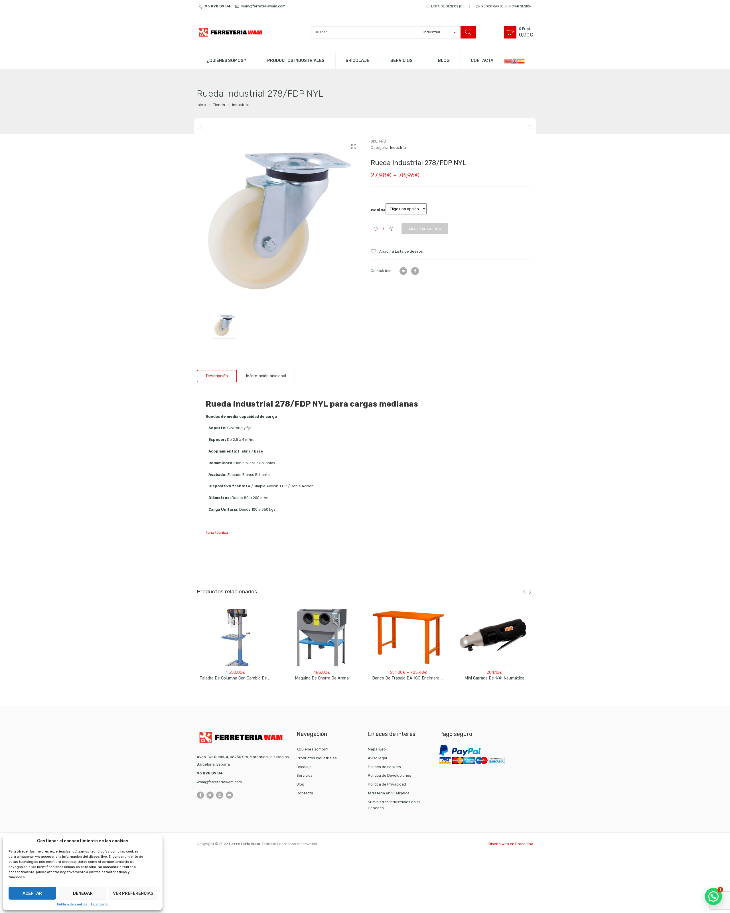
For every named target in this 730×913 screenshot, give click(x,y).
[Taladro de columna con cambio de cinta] (236, 637)
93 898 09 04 (218, 6)
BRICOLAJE (357, 60)
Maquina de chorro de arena (322, 678)
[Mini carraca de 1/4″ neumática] (495, 637)
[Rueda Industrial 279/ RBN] (200, 126)
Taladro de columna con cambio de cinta (239, 678)
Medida (378, 210)
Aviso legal (99, 904)
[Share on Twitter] (403, 271)
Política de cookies (72, 904)
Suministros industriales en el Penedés (394, 805)
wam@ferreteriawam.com (263, 6)
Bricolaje (304, 767)
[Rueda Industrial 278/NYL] (530, 126)
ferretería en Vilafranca (388, 793)
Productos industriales (317, 758)
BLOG (444, 60)
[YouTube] (229, 795)
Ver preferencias (133, 893)
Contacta (482, 60)
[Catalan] (507, 60)
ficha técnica (217, 532)
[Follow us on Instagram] (219, 795)
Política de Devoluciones (389, 775)
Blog (300, 784)
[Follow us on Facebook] (200, 795)
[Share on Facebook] (415, 271)
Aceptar (32, 893)
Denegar (83, 893)
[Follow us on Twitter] (210, 795)
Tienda (219, 105)
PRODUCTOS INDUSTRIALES (296, 60)
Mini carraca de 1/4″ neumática (494, 678)
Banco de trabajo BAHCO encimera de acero (415, 678)
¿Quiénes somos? (226, 60)
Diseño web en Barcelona (510, 844)
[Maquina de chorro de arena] (322, 637)
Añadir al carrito (425, 229)
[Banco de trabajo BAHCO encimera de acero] (408, 637)
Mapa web (377, 749)
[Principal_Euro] (279, 221)
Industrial (240, 105)
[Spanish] (521, 60)
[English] (514, 60)
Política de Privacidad (387, 784)
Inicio (201, 105)
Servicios (401, 60)
